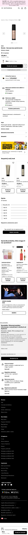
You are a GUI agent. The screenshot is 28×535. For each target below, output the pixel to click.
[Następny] (24, 33)
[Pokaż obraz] (13, 32)
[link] (14, 232)
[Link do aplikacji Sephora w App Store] (15, 492)
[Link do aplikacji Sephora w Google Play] (6, 492)
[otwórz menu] (2, 8)
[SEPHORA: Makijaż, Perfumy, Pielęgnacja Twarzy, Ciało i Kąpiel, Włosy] (8, 8)
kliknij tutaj (15, 496)
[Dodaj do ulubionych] (13, 163)
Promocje (16, 497)
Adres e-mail (4, 348)
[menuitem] (22, 8)
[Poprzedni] (3, 33)
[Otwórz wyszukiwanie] (19, 8)
